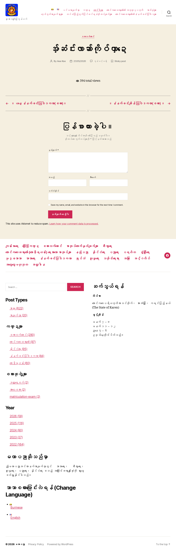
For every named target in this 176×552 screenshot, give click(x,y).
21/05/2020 (80, 61)
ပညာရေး (114, 252)
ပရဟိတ (129, 252)
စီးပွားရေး (107, 246)
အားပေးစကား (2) (18, 389)
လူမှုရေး (94, 258)
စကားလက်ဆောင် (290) (22, 335)
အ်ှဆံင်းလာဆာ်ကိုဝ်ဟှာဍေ (88, 48)
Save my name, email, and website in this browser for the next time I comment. (87, 205)
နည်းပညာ (81, 252)
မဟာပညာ (20, 544)
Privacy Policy (36, 544)
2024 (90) (16, 430)
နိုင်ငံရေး (98, 252)
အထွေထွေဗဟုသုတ (17, 265)
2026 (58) (16, 416)
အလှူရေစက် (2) (19, 382)
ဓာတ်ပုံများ (151, 10)
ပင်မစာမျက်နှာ (71, 10)
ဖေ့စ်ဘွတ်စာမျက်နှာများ (52, 14)
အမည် (51, 177)
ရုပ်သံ (80, 258)
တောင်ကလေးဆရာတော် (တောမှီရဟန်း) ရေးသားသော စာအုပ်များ (38, 252)
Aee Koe (61, 61)
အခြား (126, 258)
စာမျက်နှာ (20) (18, 315)
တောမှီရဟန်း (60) (20, 363)
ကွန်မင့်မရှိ (100, 61)
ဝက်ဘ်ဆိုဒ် (53, 191)
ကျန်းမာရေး (12, 246)
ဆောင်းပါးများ (98, 10)
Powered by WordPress (60, 544)
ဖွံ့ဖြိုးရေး (144, 252)
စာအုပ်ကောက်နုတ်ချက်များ (82, 246)
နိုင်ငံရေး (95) (18, 349)
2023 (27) (16, 437)
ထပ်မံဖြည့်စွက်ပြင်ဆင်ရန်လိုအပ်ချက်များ (89, 14)
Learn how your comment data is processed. (73, 223)
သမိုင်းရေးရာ (111, 258)
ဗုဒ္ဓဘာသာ (14, 258)
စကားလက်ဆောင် (88, 36)
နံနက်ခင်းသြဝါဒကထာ (55, 258)
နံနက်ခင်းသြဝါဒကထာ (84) (27, 356)
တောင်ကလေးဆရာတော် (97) (23, 342)
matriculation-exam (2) (25, 396)
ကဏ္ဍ (86, 10)
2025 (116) (17, 423)
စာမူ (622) (16, 308)
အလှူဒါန (38, 265)
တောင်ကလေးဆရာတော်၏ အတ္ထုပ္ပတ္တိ (125, 10)
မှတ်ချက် (53, 150)
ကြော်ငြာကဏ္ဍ (30, 246)
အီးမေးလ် (92, 177)
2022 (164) (17, 444)
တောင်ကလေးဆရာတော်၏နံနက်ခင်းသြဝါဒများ (135, 14)
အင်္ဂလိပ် (142, 258)
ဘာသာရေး (30, 258)
